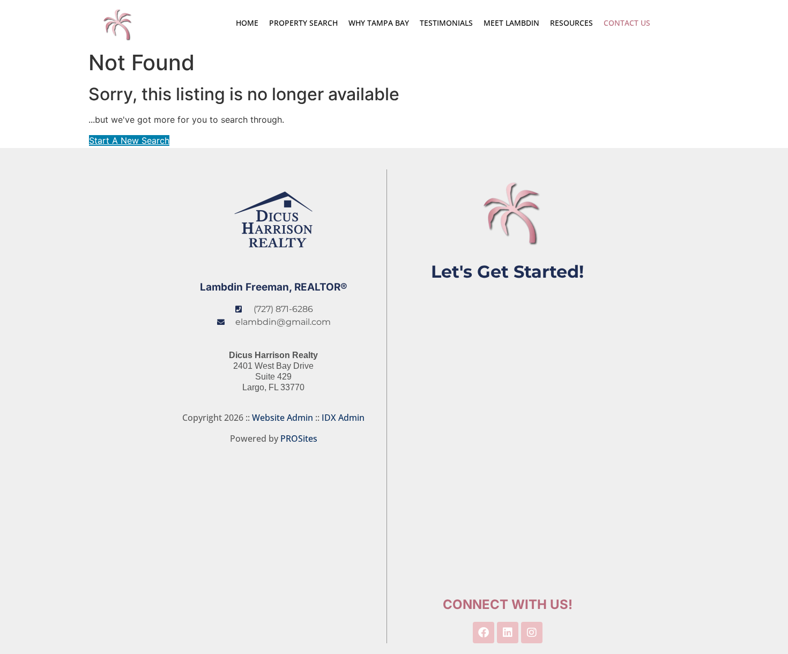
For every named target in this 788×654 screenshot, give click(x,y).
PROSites (298, 438)
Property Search (303, 23)
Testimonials (446, 23)
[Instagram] (531, 632)
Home (247, 23)
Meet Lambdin (511, 23)
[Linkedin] (507, 632)
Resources (571, 23)
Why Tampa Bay (378, 23)
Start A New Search (129, 140)
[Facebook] (483, 632)
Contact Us (627, 23)
